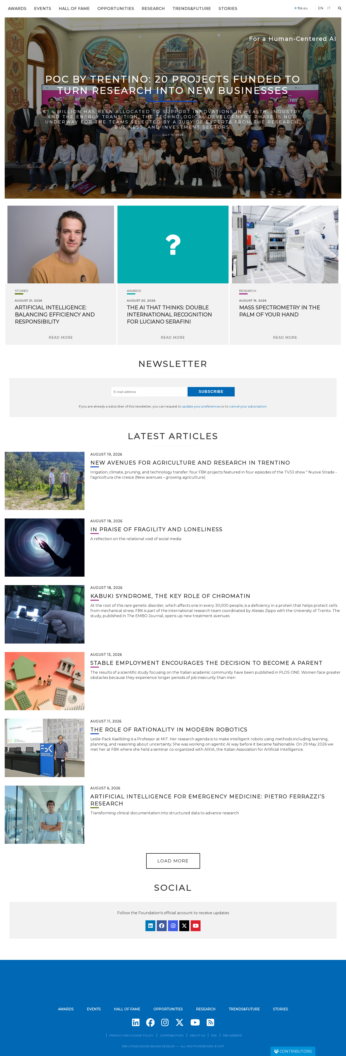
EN (320, 8)
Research (153, 8)
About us (197, 1035)
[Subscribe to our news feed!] (210, 1022)
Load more (173, 861)
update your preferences (201, 406)
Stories (228, 8)
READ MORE (61, 337)
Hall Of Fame (74, 8)
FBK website (232, 1035)
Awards (17, 8)
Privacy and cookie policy (131, 1035)
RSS (214, 1035)
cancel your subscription (247, 406)
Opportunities (115, 8)
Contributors (171, 1035)
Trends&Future (192, 8)
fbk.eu (302, 8)
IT (328, 8)
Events (42, 8)
